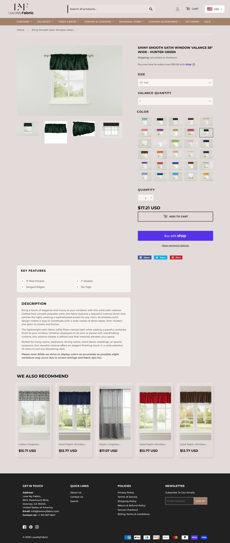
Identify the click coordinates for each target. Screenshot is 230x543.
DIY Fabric (192, 21)
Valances (44, 21)
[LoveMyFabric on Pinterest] (31, 527)
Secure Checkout (128, 509)
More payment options (175, 245)
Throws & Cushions (98, 21)
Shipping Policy (127, 501)
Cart (195, 8)
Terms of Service (127, 496)
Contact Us (76, 496)
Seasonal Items (130, 21)
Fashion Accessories (163, 21)
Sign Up (200, 501)
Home (20, 29)
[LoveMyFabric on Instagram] (37, 527)
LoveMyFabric (39, 537)
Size (141, 74)
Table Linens (67, 21)
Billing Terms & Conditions (134, 514)
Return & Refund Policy (131, 505)
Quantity (146, 189)
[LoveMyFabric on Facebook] (24, 527)
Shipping (143, 57)
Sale (207, 21)
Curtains (23, 21)
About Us (75, 492)
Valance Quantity (154, 93)
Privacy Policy (126, 492)
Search (74, 501)
